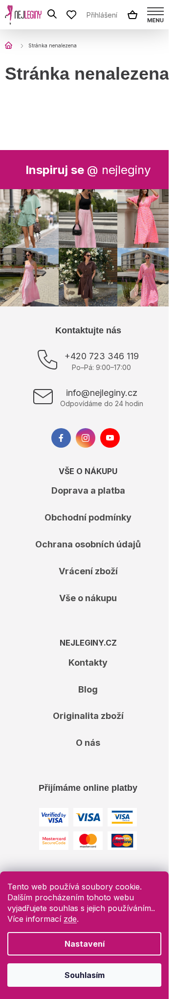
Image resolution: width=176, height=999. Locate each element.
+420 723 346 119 (102, 356)
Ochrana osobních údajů (88, 544)
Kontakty (88, 662)
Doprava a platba (88, 490)
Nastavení (85, 944)
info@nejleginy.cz (101, 393)
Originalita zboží (88, 716)
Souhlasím (85, 975)
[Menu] (155, 14)
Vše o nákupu (88, 598)
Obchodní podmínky (88, 517)
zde (70, 919)
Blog (88, 689)
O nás (88, 743)
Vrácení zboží (88, 571)
